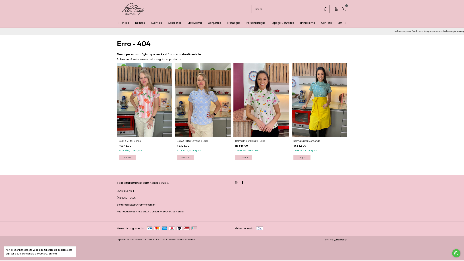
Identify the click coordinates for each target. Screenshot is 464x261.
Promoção (233, 23)
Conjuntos (214, 23)
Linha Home (307, 23)
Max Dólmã (195, 23)
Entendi (53, 253)
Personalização (256, 23)
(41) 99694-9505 (126, 197)
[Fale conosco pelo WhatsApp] (456, 253)
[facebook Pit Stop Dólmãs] (242, 182)
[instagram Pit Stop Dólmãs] (236, 182)
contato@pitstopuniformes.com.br (136, 204)
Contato (326, 23)
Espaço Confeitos (283, 23)
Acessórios (174, 23)
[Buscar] (325, 9)
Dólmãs (140, 23)
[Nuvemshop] (335, 240)
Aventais (156, 23)
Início (125, 23)
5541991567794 (125, 190)
